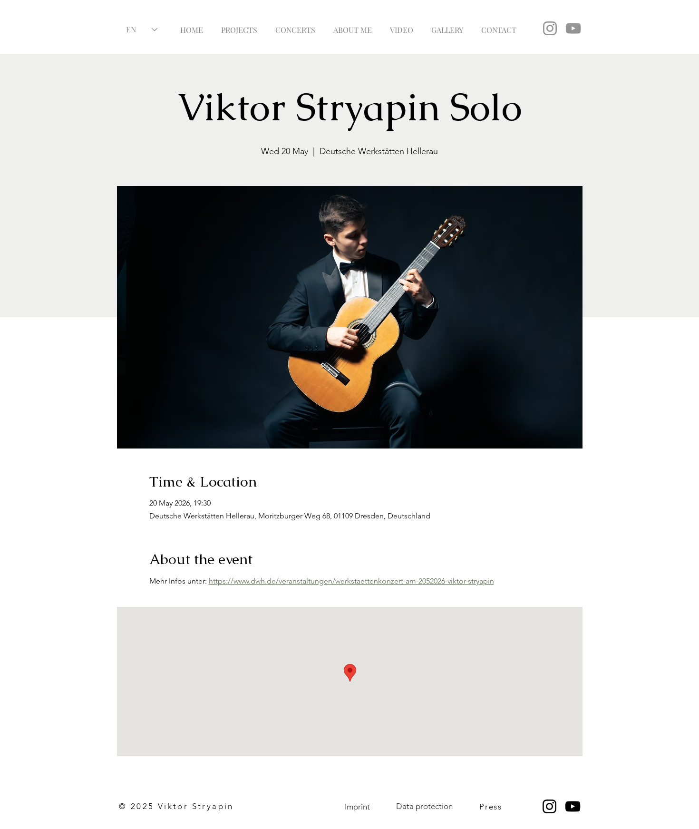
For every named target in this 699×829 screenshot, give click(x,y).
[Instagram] (550, 28)
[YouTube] (573, 28)
